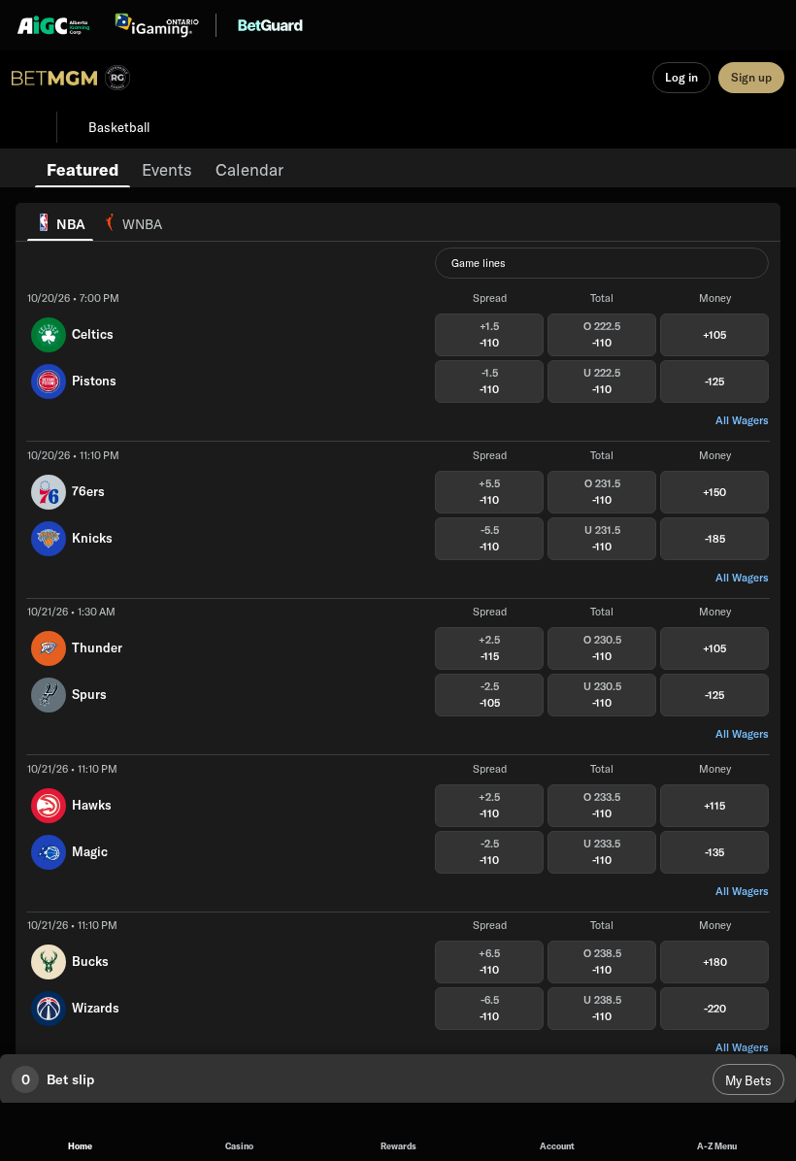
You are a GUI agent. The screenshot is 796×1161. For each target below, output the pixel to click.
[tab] (82, 168)
